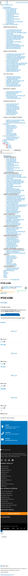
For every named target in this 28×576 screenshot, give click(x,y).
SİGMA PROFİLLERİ (11, 105)
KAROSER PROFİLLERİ (12, 106)
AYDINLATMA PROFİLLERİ (13, 98)
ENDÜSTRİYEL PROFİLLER (10, 235)
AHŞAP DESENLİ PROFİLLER (14, 91)
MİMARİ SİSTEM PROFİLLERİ (10, 173)
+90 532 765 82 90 (21, 291)
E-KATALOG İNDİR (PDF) (14, 513)
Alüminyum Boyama (11, 128)
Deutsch (5, 277)
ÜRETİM (5, 124)
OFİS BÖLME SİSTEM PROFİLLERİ (15, 58)
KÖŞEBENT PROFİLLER (12, 13)
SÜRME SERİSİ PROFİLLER (13, 69)
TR (7, 1)
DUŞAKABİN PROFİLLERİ (13, 86)
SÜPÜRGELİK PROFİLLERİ (13, 78)
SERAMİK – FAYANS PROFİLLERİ (15, 80)
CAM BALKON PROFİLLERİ (13, 59)
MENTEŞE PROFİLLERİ (12, 60)
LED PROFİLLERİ (11, 94)
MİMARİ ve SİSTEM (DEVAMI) (10, 194)
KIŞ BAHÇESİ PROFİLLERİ (13, 47)
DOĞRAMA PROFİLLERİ (12, 44)
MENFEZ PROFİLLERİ (12, 83)
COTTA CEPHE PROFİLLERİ (13, 35)
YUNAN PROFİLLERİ (12, 62)
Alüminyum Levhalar (11, 133)
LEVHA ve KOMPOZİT (9, 135)
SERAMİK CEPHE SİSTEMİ (13, 76)
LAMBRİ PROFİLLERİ (12, 79)
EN (7, 2)
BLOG (5, 141)
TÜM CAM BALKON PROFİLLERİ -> (10, 315)
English (5, 275)
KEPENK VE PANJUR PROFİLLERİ (15, 120)
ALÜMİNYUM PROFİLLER (10, 24)
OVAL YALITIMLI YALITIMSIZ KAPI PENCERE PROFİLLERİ (15, 65)
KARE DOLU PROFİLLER (13, 19)
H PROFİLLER (10, 17)
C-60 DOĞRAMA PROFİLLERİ (14, 30)
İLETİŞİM (5, 142)
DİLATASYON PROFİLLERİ (13, 48)
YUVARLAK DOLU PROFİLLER (14, 21)
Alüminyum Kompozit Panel (12, 137)
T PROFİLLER (10, 20)
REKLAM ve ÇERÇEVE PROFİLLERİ (15, 95)
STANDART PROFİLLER (9, 8)
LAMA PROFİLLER (11, 12)
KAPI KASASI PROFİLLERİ (13, 84)
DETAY (2, 341)
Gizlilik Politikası (6, 528)
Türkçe (5, 274)
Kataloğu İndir (15, 279)
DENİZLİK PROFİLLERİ (12, 71)
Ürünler (11, 286)
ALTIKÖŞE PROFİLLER (12, 16)
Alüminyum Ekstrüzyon (11, 126)
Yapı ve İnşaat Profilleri (9, 214)
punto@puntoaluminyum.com (8, 291)
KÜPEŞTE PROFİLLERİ (12, 67)
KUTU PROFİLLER (11, 9)
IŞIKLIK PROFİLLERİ (11, 68)
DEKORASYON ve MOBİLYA (10, 226)
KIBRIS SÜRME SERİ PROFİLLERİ (15, 45)
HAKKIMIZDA (7, 7)
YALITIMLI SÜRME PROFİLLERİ (14, 37)
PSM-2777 (3, 322)
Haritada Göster (6, 517)
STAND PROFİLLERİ (11, 97)
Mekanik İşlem (9, 130)
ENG (18, 528)
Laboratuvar (9, 132)
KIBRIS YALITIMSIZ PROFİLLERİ (15, 36)
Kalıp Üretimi (9, 129)
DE (7, 3)
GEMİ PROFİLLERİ (11, 110)
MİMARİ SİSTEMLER (8, 139)
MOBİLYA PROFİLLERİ (12, 93)
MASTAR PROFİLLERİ (12, 113)
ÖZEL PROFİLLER (11, 114)
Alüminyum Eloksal (10, 125)
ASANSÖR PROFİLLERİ (12, 104)
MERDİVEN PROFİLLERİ (12, 82)
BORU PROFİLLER (11, 11)
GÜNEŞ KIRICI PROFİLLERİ (13, 55)
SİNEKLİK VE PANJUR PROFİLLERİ (15, 122)
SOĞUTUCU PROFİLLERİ (13, 108)
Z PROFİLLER (10, 23)
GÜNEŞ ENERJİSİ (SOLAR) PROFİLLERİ (16, 63)
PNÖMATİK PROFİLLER (12, 109)
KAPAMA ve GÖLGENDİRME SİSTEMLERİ (13, 249)
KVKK (13, 528)
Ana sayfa (5, 286)
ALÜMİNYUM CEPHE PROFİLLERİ (15, 54)
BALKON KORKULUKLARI (13, 31)
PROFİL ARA (17, 150)
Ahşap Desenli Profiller (11, 134)
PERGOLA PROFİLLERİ (12, 121)
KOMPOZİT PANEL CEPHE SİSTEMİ (15, 56)
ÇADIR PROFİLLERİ (11, 111)
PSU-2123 (3, 366)
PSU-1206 (3, 344)
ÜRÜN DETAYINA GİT (7, 420)
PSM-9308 (3, 388)
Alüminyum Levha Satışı (12, 138)
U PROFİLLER (10, 15)
